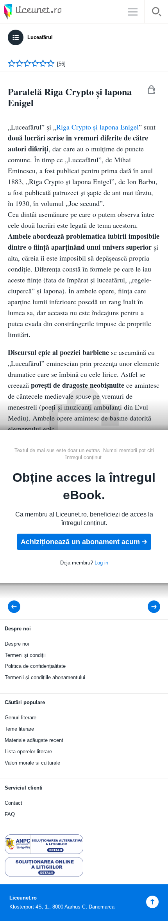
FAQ (10, 814)
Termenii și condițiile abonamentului (45, 677)
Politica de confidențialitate (35, 666)
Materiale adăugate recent (34, 740)
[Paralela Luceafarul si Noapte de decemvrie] (16, 606)
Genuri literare (20, 717)
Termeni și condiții (25, 655)
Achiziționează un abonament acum (80, 542)
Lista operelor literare (28, 751)
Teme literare (19, 729)
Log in (101, 563)
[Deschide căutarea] (156, 13)
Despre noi (17, 644)
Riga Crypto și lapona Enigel (97, 126)
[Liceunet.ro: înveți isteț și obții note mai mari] (54, 11)
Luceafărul (40, 37)
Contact (13, 803)
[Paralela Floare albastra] (148, 606)
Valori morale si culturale (32, 763)
